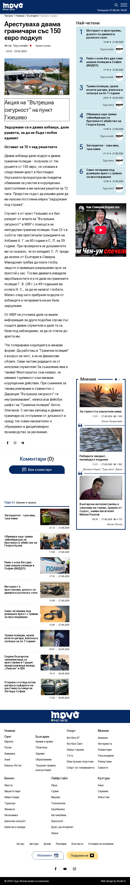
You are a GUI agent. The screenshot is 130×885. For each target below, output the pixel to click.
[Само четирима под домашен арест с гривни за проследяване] (54, 614)
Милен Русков (114, 524)
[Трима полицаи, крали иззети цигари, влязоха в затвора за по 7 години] (54, 638)
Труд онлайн (20, 45)
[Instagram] (74, 869)
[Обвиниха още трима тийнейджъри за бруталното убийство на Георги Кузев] (54, 541)
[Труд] (65, 716)
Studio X (121, 881)
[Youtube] (65, 869)
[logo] (13, 6)
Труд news (108, 104)
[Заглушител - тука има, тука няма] (54, 517)
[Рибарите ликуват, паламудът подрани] (101, 440)
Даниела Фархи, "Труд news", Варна (102, 469)
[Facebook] (55, 869)
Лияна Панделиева (111, 421)
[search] (116, 5)
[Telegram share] (22, 443)
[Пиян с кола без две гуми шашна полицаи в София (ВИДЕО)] (54, 565)
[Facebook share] (7, 443)
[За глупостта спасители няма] (101, 395)
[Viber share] (15, 443)
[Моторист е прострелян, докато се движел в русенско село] (54, 589)
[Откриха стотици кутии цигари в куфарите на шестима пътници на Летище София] (54, 687)
